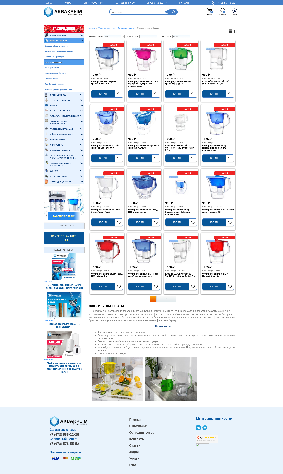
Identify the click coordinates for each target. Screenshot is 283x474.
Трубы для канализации (61, 129)
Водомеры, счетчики (60, 150)
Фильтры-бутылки (53, 67)
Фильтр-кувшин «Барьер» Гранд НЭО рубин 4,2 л (107, 275)
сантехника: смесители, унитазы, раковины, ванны (63, 156)
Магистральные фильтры (55, 73)
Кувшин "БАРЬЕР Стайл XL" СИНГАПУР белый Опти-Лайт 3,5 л (179, 147)
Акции (134, 452)
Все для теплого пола (60, 111)
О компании (138, 426)
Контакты (184, 2)
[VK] (198, 427)
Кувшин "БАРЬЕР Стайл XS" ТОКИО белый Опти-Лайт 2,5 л (180, 275)
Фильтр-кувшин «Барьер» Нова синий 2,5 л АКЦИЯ (143, 146)
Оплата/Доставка (93, 2)
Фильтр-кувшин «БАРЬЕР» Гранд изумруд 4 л (178, 82)
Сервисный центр (157, 2)
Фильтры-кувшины (53, 62)
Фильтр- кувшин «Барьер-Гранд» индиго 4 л (103, 82)
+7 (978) (64, 434)
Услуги (134, 458)
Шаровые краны (57, 139)
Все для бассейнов (59, 176)
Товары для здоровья (60, 181)
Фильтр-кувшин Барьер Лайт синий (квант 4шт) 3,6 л (105, 146)
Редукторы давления (60, 100)
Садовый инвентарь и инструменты (60, 164)
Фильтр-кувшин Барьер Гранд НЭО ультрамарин (143, 210)
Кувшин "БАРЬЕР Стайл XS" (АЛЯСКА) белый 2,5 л (215, 82)
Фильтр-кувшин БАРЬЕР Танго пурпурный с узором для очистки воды (143, 83)
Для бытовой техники (54, 84)
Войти (235, 14)
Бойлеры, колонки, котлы (62, 134)
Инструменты (56, 145)
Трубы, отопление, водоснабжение (59, 122)
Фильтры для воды (59, 40)
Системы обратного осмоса (56, 46)
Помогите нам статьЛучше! (64, 237)
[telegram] (204, 427)
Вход (133, 465)
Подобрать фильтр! (64, 215)
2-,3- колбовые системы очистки (59, 51)
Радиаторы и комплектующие (64, 116)
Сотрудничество (125, 2)
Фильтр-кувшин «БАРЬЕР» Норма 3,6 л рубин (215, 275)
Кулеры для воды (58, 95)
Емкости (54, 171)
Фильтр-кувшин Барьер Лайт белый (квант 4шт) (105, 210)
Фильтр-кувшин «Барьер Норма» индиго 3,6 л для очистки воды (214, 147)
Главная (48, 2)
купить (103, 93)
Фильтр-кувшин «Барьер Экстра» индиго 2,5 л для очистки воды (177, 212)
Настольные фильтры (54, 57)
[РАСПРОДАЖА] (64, 29)
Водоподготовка (58, 35)
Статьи (134, 445)
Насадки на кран (52, 78)
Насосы (53, 105)
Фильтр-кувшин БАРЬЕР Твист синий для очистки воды (143, 275)
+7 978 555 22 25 (225, 2)
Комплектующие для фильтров (58, 89)
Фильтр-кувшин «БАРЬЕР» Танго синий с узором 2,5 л (218, 210)
